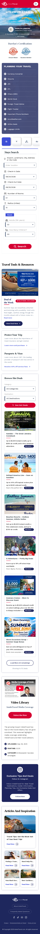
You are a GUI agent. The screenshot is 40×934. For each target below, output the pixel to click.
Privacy (6, 923)
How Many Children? (18, 230)
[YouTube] (22, 917)
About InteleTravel (20, 906)
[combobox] (20, 165)
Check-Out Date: (15, 182)
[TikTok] (18, 917)
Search (22, 246)
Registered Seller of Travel (18, 923)
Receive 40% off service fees (16, 366)
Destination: (8, 394)
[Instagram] (26, 917)
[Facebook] (14, 917)
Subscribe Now (20, 715)
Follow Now (20, 796)
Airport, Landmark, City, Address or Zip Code (21, 159)
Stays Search (11, 152)
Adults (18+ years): (17, 220)
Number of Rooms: (16, 193)
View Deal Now (12, 323)
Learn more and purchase (14, 345)
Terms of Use (32, 923)
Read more (8, 318)
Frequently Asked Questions (20, 911)
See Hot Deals (21, 405)
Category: (8, 384)
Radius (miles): (14, 203)
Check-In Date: (14, 171)
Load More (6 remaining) (20, 663)
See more (28, 446)
